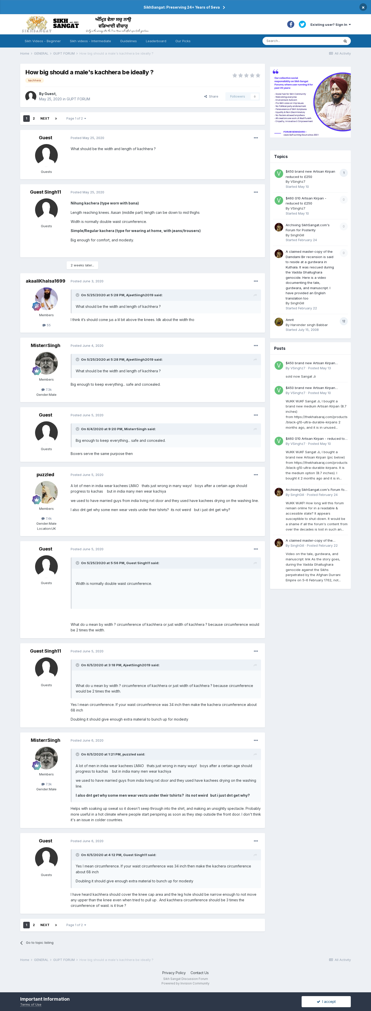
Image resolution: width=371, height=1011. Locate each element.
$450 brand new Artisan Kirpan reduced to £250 (310, 363)
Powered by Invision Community (185, 983)
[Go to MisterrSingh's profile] (46, 363)
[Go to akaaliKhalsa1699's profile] (46, 298)
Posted (87, 138)
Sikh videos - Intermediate (90, 41)
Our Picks (183, 41)
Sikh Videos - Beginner (43, 41)
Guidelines (128, 41)
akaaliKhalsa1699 (45, 281)
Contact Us (200, 973)
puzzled (45, 474)
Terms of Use (30, 1004)
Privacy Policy (174, 973)
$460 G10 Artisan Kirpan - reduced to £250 (315, 438)
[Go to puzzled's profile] (46, 492)
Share (212, 96)
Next (44, 118)
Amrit (290, 320)
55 (48, 325)
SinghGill (297, 235)
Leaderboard (156, 41)
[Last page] (56, 118)
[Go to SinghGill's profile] (279, 227)
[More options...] (256, 138)
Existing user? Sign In (329, 24)
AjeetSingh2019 (139, 295)
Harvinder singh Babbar (309, 325)
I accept (328, 1001)
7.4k (48, 518)
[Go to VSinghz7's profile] (279, 173)
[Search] (345, 41)
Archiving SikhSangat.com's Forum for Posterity (316, 490)
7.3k (48, 389)
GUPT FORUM (78, 99)
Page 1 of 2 (75, 118)
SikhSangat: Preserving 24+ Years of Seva (182, 7)
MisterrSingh (45, 345)
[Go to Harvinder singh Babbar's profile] (279, 322)
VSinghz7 (297, 181)
